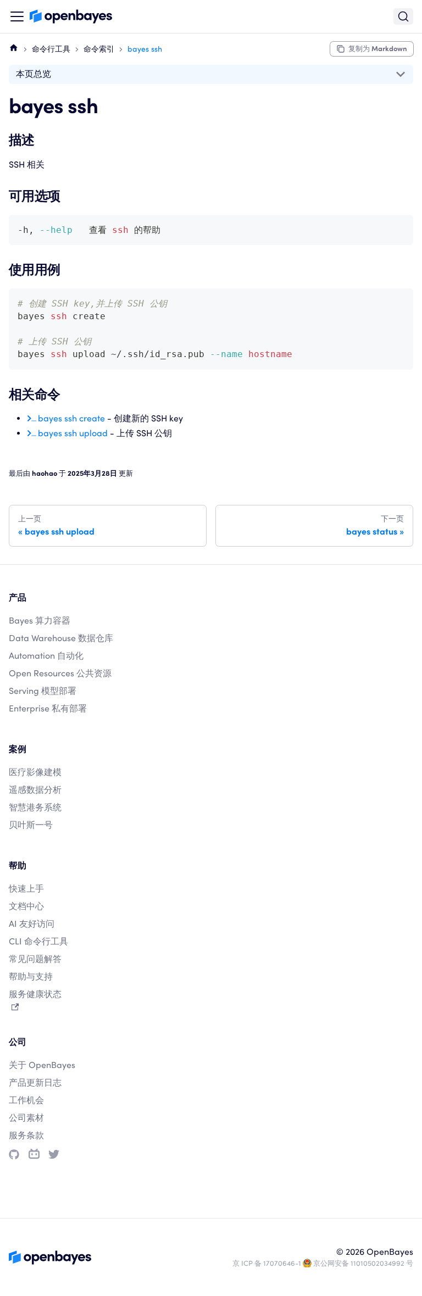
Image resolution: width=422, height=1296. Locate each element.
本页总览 (33, 74)
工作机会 (26, 1100)
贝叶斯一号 (31, 825)
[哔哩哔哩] (34, 1154)
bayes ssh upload (73, 433)
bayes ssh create (71, 418)
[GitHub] (14, 1154)
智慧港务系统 (35, 807)
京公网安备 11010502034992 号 (363, 1263)
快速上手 (26, 888)
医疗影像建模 (35, 772)
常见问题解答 (35, 959)
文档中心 (26, 906)
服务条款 (26, 1135)
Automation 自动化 (46, 655)
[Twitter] (53, 1154)
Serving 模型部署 (42, 691)
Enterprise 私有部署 (48, 708)
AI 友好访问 (31, 924)
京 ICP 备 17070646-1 (266, 1263)
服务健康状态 (35, 994)
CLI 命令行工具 (38, 941)
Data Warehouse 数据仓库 (61, 638)
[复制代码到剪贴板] (400, 228)
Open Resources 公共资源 (60, 673)
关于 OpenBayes (42, 1065)
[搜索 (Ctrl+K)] (403, 16)
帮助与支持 (31, 976)
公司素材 (26, 1118)
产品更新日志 (35, 1082)
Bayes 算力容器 (39, 620)
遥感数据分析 (35, 790)
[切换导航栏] (17, 16)
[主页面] (14, 47)
